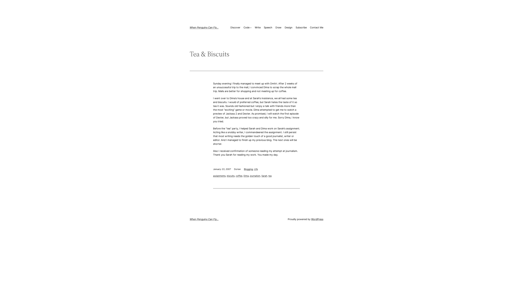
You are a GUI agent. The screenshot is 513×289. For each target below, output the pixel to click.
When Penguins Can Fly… (204, 27)
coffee (239, 175)
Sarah (264, 175)
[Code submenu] (251, 27)
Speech (268, 27)
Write (258, 27)
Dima (246, 175)
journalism (255, 175)
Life (256, 169)
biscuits (231, 175)
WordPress (317, 219)
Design (288, 27)
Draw (278, 27)
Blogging (248, 169)
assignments (219, 175)
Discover (235, 27)
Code (247, 27)
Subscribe (301, 27)
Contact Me (316, 27)
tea (270, 175)
